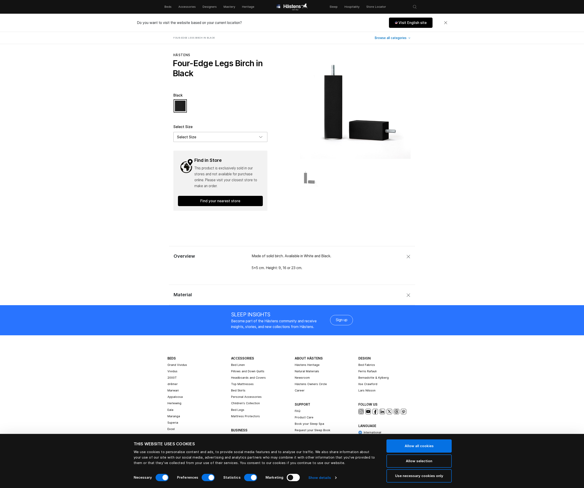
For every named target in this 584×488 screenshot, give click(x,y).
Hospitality (352, 6)
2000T (172, 377)
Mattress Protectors (245, 416)
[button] (411, 23)
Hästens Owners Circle (311, 384)
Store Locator (376, 6)
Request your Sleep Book (312, 430)
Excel (171, 429)
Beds (168, 6)
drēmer (172, 384)
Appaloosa (175, 397)
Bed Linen (238, 365)
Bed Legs (237, 410)
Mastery (229, 6)
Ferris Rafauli (367, 371)
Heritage (248, 6)
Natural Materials (307, 371)
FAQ (297, 411)
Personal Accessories (246, 397)
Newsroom (302, 377)
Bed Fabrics (366, 365)
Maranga (173, 416)
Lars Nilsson (366, 390)
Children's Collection (245, 403)
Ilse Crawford (367, 384)
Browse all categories (391, 38)
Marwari (173, 390)
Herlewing (174, 403)
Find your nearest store (220, 201)
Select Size (183, 127)
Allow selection (419, 461)
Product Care (304, 417)
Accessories (187, 6)
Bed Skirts (238, 390)
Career (300, 390)
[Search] (415, 7)
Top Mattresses (242, 384)
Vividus (172, 371)
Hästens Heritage (307, 365)
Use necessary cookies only (419, 476)
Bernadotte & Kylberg (373, 377)
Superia (172, 422)
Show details (319, 477)
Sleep (334, 6)
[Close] (445, 22)
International (372, 432)
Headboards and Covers (248, 377)
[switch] (208, 477)
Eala (170, 410)
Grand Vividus (177, 365)
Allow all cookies (419, 446)
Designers (210, 6)
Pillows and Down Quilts (247, 371)
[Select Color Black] (180, 107)
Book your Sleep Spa (309, 423)
